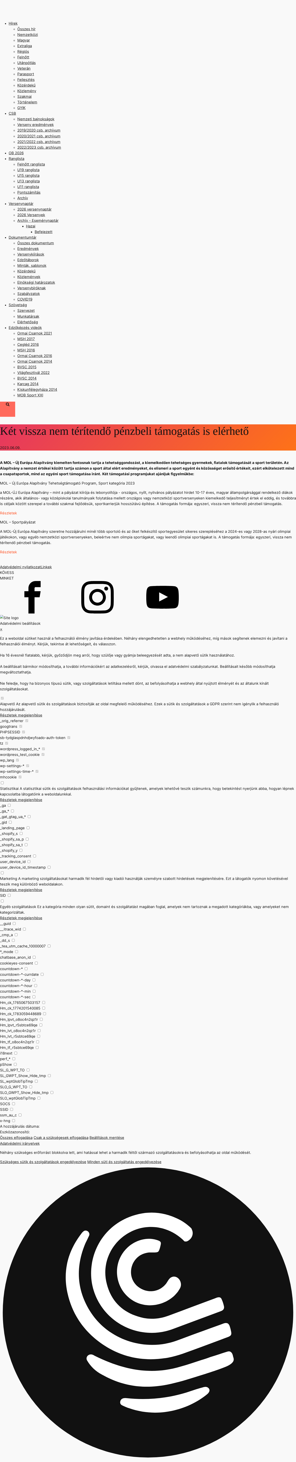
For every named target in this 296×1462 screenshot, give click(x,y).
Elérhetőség (27, 322)
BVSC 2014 (27, 378)
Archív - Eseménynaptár (38, 220)
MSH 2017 (26, 339)
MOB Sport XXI (30, 395)
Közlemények (28, 277)
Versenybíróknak (31, 288)
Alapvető (7, 704)
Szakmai (24, 96)
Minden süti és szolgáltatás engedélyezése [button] (124, 1162)
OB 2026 (16, 153)
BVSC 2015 (26, 367)
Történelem (27, 102)
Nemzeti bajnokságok (35, 119)
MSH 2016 (26, 350)
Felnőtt (23, 57)
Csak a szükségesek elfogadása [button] (61, 1137)
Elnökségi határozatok (36, 282)
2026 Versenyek (31, 215)
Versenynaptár (21, 203)
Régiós (23, 51)
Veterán (24, 68)
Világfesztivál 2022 (33, 372)
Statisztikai (9, 788)
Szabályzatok (28, 293)
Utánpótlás (26, 63)
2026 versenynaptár (34, 209)
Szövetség (18, 305)
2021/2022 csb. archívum (38, 142)
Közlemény (26, 91)
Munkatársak (28, 316)
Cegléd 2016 (28, 344)
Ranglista (16, 158)
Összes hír (26, 29)
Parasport (25, 74)
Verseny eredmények (35, 124)
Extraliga (24, 46)
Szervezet (26, 310)
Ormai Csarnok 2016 (34, 356)
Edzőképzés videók (25, 327)
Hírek (13, 23)
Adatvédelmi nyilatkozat (20, 567)
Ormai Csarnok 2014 (34, 361)
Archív (22, 198)
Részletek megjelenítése (21, 715)
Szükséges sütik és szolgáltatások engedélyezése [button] (43, 1162)
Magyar (23, 40)
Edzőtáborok (28, 260)
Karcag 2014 (28, 384)
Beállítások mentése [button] (106, 1137)
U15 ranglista (28, 175)
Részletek (8, 513)
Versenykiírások (30, 254)
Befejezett (43, 232)
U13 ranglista (28, 181)
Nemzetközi (27, 34)
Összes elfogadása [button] (16, 1137)
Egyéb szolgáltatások (18, 907)
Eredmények (28, 248)
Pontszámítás (29, 192)
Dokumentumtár (22, 237)
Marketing (8, 878)
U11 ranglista (28, 187)
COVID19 (24, 299)
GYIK (21, 108)
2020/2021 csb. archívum (38, 136)
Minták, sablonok (31, 265)
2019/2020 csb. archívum (38, 130)
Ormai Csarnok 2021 (34, 333)
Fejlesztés (26, 79)
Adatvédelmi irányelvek (20, 1143)
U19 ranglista (28, 170)
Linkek (46, 567)
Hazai (30, 226)
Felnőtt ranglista (31, 164)
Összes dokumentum (35, 243)
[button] (148, 1313)
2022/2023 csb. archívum (39, 147)
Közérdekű (26, 85)
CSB (12, 113)
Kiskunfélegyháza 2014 (37, 389)
